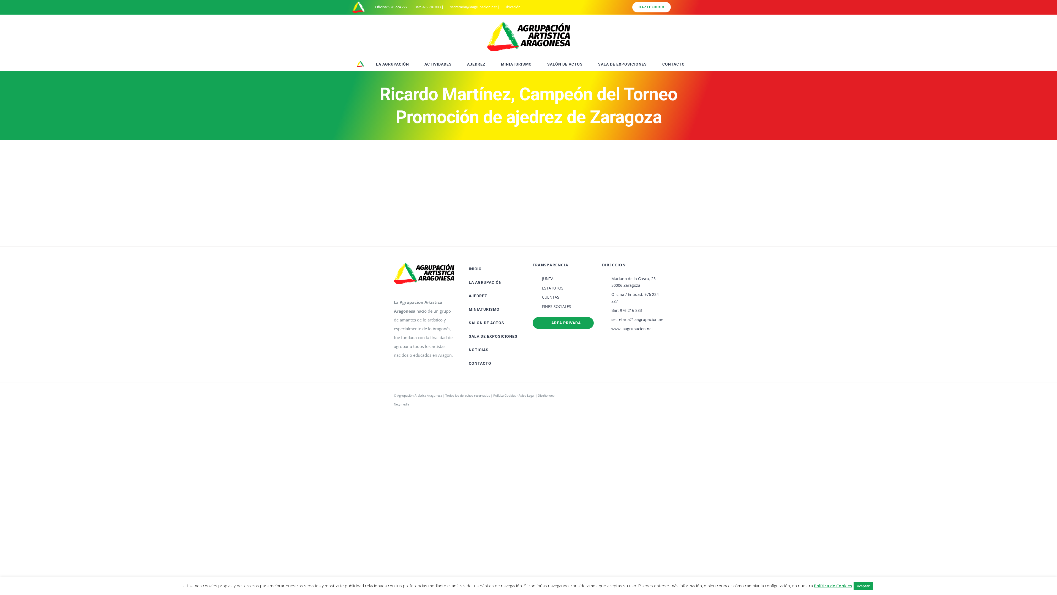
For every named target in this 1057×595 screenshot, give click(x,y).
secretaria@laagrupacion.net (473, 6)
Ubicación (512, 6)
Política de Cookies (833, 585)
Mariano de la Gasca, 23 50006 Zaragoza (633, 282)
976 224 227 (397, 6)
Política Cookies (504, 395)
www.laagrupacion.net (632, 328)
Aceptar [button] (863, 585)
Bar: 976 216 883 (626, 310)
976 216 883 (431, 6)
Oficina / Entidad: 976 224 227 (635, 298)
